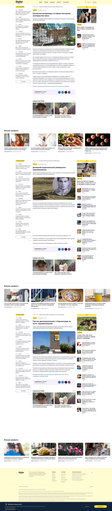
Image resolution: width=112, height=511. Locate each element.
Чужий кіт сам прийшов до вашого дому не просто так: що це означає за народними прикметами (23, 202)
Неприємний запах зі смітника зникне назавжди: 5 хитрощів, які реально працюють (23, 218)
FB (59, 92)
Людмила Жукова (7, 460)
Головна (34, 6)
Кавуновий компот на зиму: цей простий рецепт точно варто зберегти (23, 328)
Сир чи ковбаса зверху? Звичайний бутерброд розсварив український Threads (23, 232)
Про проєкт (63, 474)
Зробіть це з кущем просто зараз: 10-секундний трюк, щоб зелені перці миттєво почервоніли (23, 62)
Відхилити (87, 506)
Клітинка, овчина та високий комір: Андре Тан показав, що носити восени (22, 225)
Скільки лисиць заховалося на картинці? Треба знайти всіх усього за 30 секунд (22, 69)
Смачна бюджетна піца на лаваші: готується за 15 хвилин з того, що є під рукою (23, 210)
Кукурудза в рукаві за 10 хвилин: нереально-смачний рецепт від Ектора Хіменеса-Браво (23, 357)
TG (62, 92)
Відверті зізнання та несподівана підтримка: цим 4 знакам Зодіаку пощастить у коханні (23, 187)
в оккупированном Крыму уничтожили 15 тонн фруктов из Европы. (52, 86)
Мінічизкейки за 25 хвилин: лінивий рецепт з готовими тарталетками (70, 148)
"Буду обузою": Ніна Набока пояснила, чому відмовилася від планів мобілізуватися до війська (23, 386)
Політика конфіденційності (78, 479)
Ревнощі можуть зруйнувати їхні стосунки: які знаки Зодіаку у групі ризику (23, 335)
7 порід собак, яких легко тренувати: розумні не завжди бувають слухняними (22, 321)
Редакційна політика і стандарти (79, 474)
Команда (63, 477)
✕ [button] (108, 503)
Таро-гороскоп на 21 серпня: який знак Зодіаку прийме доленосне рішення (23, 371)
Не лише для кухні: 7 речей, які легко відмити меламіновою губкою (22, 28)
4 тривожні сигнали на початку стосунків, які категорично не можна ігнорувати (22, 350)
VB (69, 92)
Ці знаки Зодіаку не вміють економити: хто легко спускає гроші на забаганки (22, 77)
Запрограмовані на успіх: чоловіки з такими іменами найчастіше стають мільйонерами (23, 55)
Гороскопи (66, 2)
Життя (37, 6)
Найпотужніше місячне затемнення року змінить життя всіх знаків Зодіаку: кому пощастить (23, 13)
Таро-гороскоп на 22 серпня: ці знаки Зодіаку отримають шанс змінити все (23, 180)
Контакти (63, 475)
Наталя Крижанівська (8, 151)
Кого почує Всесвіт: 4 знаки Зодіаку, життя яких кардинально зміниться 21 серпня (23, 379)
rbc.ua (94, 2)
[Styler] (19, 2)
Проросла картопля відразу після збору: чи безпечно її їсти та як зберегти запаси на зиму (23, 167)
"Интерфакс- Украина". (51, 360)
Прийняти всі (100, 506)
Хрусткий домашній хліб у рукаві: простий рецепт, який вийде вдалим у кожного (23, 42)
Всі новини (23, 81)
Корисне (52, 2)
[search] (85, 2)
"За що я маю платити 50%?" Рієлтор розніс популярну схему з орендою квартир (23, 194)
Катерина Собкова (34, 151)
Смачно (59, 2)
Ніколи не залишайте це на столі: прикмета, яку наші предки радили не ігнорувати (23, 35)
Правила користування (77, 475)
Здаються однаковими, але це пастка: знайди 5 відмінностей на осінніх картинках (23, 20)
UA (88, 2)
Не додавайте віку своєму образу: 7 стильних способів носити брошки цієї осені (23, 343)
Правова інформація (76, 477)
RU (90, 2)
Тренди (46, 2)
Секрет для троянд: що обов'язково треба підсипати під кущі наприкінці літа (23, 364)
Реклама (63, 481)
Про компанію (64, 479)
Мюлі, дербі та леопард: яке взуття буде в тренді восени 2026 (23, 48)
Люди (40, 2)
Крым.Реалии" (47, 57)
